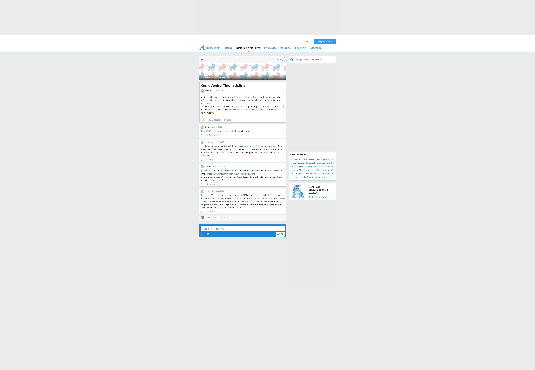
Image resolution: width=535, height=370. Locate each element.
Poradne (285, 48)
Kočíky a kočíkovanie (220, 77)
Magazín (315, 48)
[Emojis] (202, 234)
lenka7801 (207, 131)
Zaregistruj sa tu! (325, 41)
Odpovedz (216, 120)
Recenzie (300, 48)
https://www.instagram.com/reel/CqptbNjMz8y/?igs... (232, 173)
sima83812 (207, 170)
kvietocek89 (207, 195)
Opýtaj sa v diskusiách (318, 197)
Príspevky (270, 48)
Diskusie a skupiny (248, 48)
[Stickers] (208, 234)
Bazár (228, 48)
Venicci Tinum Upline (247, 97)
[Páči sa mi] (203, 135)
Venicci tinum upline (246, 146)
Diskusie (204, 77)
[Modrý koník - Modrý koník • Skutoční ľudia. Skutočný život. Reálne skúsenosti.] (209, 48)
